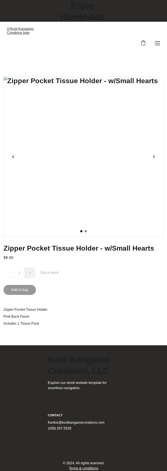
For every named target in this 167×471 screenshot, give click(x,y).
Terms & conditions (83, 468)
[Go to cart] (143, 43)
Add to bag (19, 290)
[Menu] (157, 43)
